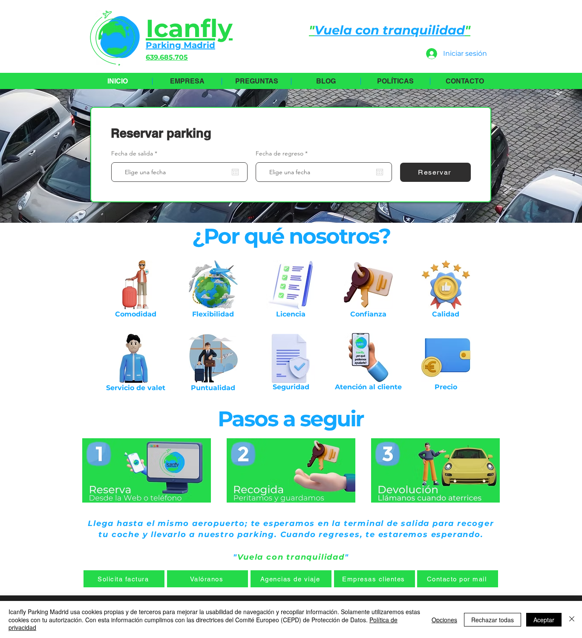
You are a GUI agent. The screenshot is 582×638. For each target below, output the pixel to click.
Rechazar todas (492, 619)
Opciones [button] (444, 619)
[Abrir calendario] (235, 172)
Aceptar (543, 619)
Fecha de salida (136, 153)
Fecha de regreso (283, 153)
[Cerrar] (572, 619)
